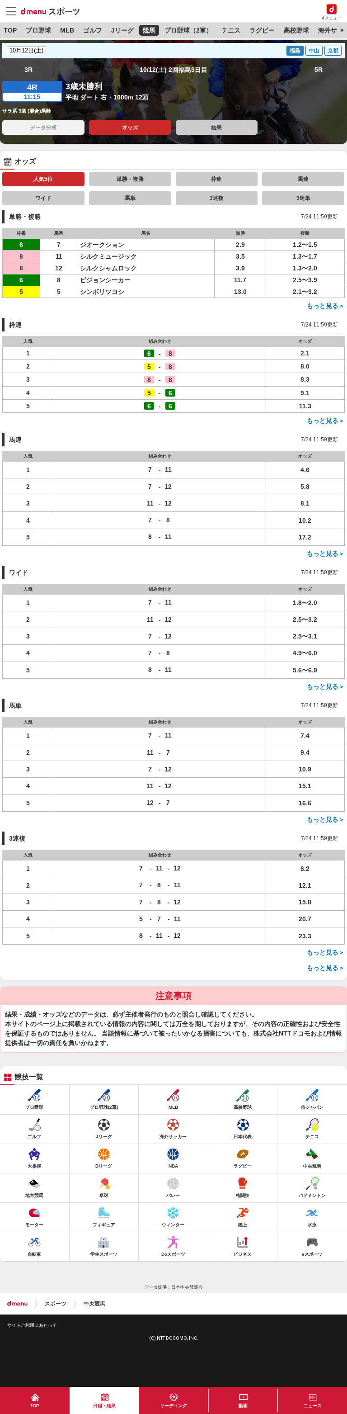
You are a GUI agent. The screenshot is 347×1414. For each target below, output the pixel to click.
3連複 (217, 198)
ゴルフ (92, 30)
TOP (10, 30)
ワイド (43, 198)
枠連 (216, 179)
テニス (230, 30)
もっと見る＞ (326, 305)
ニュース (313, 1405)
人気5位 (43, 179)
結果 (216, 127)
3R (28, 69)
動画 (243, 1405)
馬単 (130, 198)
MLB (67, 30)
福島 (295, 50)
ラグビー (262, 30)
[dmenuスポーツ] (53, 11)
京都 (333, 50)
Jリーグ (122, 30)
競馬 (149, 30)
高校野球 (296, 30)
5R (318, 69)
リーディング (173, 1405)
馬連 (303, 179)
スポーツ (55, 1304)
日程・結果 (104, 1405)
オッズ (130, 127)
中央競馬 (94, 1304)
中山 (314, 50)
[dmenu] (17, 1304)
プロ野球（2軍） (188, 30)
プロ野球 (38, 30)
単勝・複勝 (130, 179)
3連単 (303, 198)
